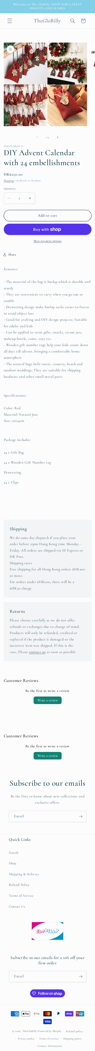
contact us (37, 652)
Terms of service (49, 1038)
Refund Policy (19, 885)
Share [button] (12, 254)
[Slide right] (58, 137)
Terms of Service (21, 896)
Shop (12, 863)
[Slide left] (37, 137)
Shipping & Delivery (24, 874)
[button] (9, 21)
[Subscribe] (80, 816)
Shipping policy (72, 1038)
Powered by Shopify (50, 1031)
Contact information (49, 1045)
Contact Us (17, 906)
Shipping (9, 180)
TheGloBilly (29, 1031)
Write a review (47, 700)
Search (14, 853)
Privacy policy (26, 1038)
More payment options (48, 241)
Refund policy (74, 1031)
